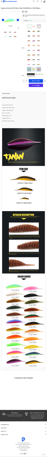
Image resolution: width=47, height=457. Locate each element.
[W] (34, 55)
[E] (34, 31)
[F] (39, 31)
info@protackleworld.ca (25, 443)
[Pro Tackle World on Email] (21, 453)
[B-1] (29, 64)
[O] (29, 45)
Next (17, 19)
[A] (29, 26)
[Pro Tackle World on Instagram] (24, 453)
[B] (34, 26)
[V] (29, 55)
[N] (39, 45)
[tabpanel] (12, 414)
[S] (34, 50)
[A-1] (39, 60)
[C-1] (34, 64)
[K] (34, 40)
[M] (34, 45)
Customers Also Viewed (23, 378)
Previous (3, 19)
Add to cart (36, 81)
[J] (29, 40)
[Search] (34, 1)
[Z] (34, 60)
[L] (39, 40)
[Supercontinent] (5, 32)
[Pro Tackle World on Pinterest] (26, 453)
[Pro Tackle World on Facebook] (23, 453)
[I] (39, 36)
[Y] (29, 60)
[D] (29, 31)
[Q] (29, 69)
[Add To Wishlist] (44, 81)
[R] (34, 69)
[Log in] (41, 1)
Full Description (6, 93)
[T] (29, 50)
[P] (39, 69)
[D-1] (39, 64)
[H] (34, 36)
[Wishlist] (37, 1)
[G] (29, 36)
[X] (39, 55)
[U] (39, 50)
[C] (39, 26)
